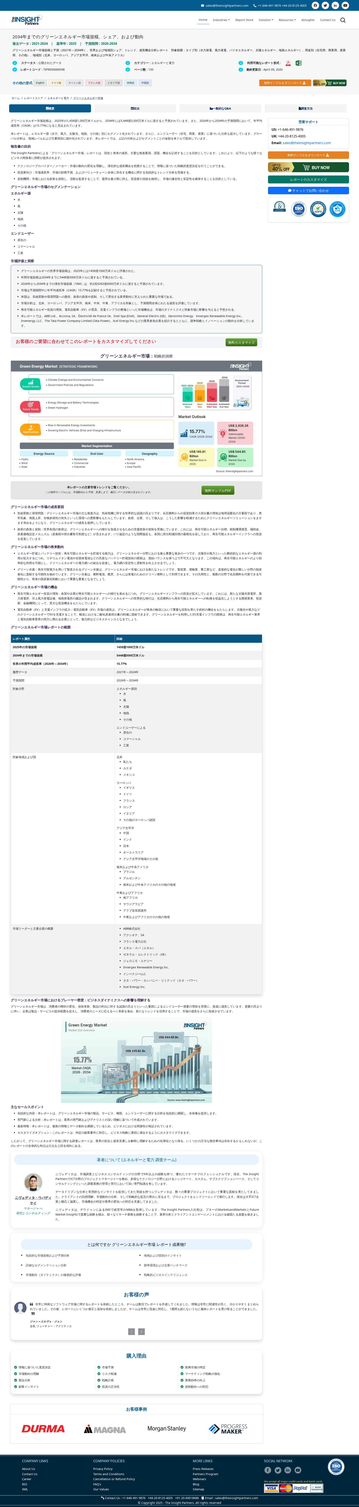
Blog (196, 1484)
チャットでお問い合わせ (310, 190)
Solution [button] (265, 20)
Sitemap (198, 1489)
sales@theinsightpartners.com (226, 5)
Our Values (101, 1489)
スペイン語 (74, 83)
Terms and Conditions (108, 1474)
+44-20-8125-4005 (294, 5)
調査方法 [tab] (307, 108)
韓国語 (130, 83)
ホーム (16, 98)
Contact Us (328, 20)
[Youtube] (299, 1473)
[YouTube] (345, 5)
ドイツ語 (56, 83)
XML (25, 1489)
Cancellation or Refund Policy (114, 1479)
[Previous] (116, 1331)
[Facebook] (315, 5)
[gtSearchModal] (344, 21)
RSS (24, 1484)
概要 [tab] (51, 108)
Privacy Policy (102, 1469)
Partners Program (205, 1474)
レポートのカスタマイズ (308, 179)
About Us (28, 1469)
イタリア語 (113, 83)
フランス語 (94, 83)
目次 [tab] (137, 108)
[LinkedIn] (335, 5)
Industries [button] (220, 20)
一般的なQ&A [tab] (222, 108)
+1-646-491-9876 (269, 5)
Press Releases (203, 1469)
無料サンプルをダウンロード (283, 83)
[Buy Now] (330, 83)
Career (26, 1479)
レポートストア (33, 98)
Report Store (244, 20)
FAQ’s (97, 1484)
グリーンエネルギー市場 (88, 98)
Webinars (199, 1479)
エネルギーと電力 (58, 98)
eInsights (308, 20)
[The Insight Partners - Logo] (27, 19)
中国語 (145, 83)
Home (203, 20)
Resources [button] (286, 20)
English (40, 83)
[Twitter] (325, 5)
